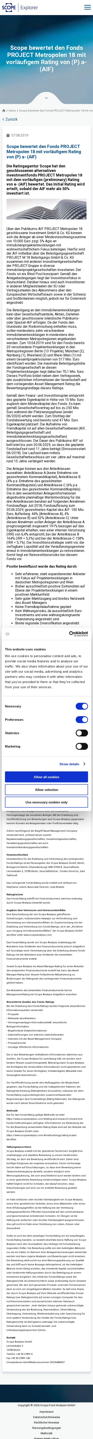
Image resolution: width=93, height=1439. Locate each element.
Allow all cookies (46, 777)
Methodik (47, 1433)
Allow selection (46, 789)
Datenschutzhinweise (46, 1417)
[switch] (82, 719)
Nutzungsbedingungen (46, 1428)
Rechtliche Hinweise (46, 1422)
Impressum (47, 1411)
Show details (69, 764)
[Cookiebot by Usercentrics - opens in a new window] (69, 634)
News (12, 110)
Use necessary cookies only (46, 802)
